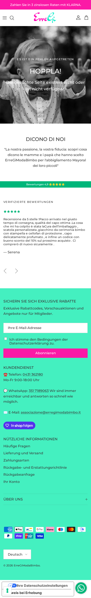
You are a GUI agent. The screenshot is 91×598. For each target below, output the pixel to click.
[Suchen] (14, 17)
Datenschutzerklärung (29, 343)
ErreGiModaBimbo (27, 565)
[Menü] (4, 17)
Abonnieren (45, 353)
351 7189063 (39, 391)
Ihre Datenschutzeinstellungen (42, 585)
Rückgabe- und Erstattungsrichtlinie (35, 468)
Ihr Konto (11, 482)
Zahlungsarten (16, 460)
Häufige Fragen (16, 446)
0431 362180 (33, 374)
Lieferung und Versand (23, 453)
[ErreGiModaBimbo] (45, 18)
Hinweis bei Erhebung (23, 593)
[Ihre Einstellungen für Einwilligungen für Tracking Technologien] (7, 591)
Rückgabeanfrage (19, 475)
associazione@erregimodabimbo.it (51, 412)
